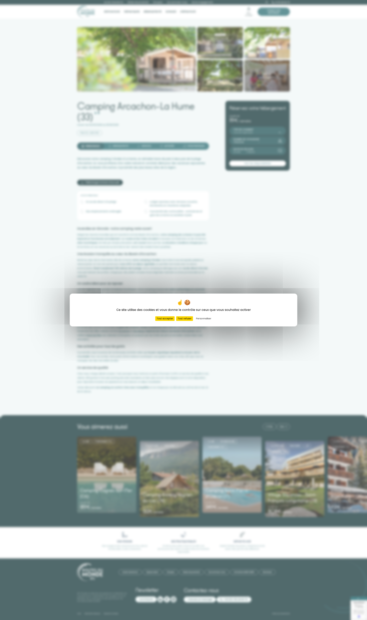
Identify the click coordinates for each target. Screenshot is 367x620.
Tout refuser (185, 318)
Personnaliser (203, 318)
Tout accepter (165, 318)
